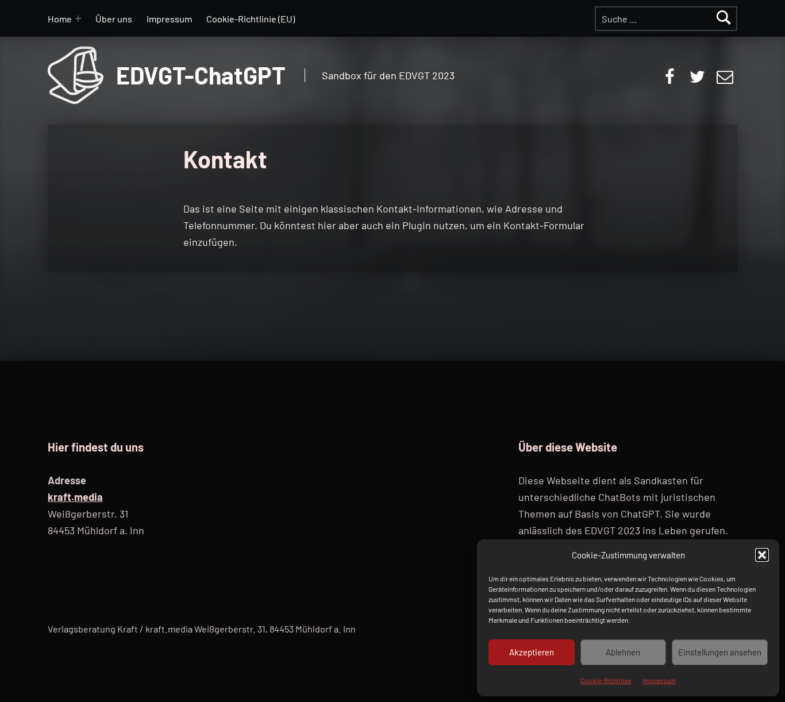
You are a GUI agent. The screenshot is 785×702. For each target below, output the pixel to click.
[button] (762, 555)
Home (60, 18)
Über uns (113, 18)
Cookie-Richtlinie (605, 680)
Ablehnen (623, 652)
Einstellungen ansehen (719, 652)
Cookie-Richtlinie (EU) (250, 18)
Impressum (659, 680)
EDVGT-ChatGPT (201, 75)
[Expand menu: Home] (78, 18)
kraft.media (75, 497)
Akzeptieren (531, 652)
